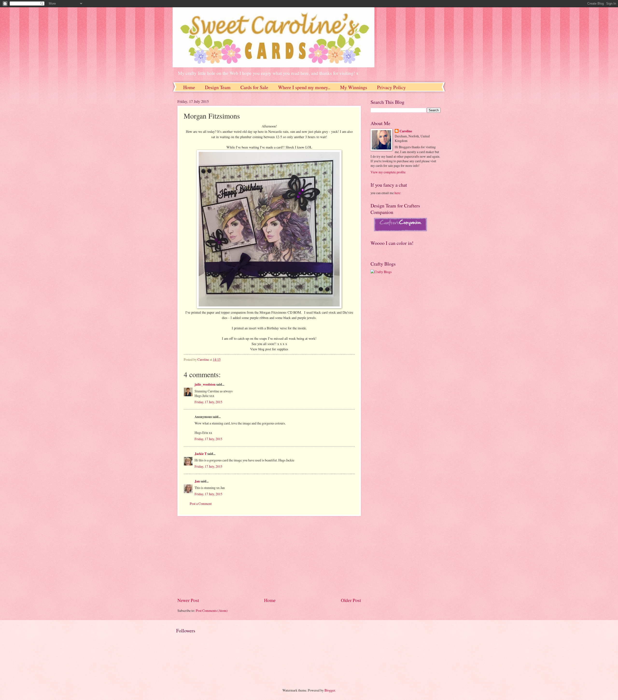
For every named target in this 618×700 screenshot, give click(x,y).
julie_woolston (205, 384)
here (397, 193)
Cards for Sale (254, 87)
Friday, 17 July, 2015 (208, 402)
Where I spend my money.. (304, 87)
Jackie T (201, 453)
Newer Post (188, 600)
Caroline (406, 131)
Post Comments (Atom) (212, 610)
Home (189, 87)
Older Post (351, 600)
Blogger (329, 690)
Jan (198, 481)
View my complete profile (388, 172)
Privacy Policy (391, 87)
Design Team (218, 87)
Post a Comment (201, 503)
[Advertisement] (269, 556)
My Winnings (353, 87)
